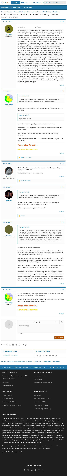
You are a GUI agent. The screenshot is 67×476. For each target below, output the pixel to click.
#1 (63, 21)
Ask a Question (6, 7)
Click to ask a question (10, 355)
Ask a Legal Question (40, 376)
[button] (19, 2)
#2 (63, 91)
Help (43, 367)
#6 (63, 289)
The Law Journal (7, 395)
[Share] (60, 21)
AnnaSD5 (5, 17)
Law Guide (25, 3)
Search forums (27, 7)
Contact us (17, 367)
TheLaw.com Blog (7, 385)
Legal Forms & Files (40, 402)
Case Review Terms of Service (43, 383)
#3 (63, 164)
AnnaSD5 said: (23, 96)
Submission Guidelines (9, 402)
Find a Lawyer (38, 379)
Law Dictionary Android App (42, 409)
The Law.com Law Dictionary (42, 398)
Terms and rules (26, 367)
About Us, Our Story (8, 379)
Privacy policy (37, 367)
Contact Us (5, 382)
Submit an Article (7, 398)
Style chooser (7, 367)
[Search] (63, 2)
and (26, 157)
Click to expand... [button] (41, 242)
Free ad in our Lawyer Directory (11, 405)
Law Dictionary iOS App (41, 405)
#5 (63, 222)
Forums (14, 3)
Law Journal (36, 3)
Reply (62, 85)
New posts (17, 7)
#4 (63, 187)
